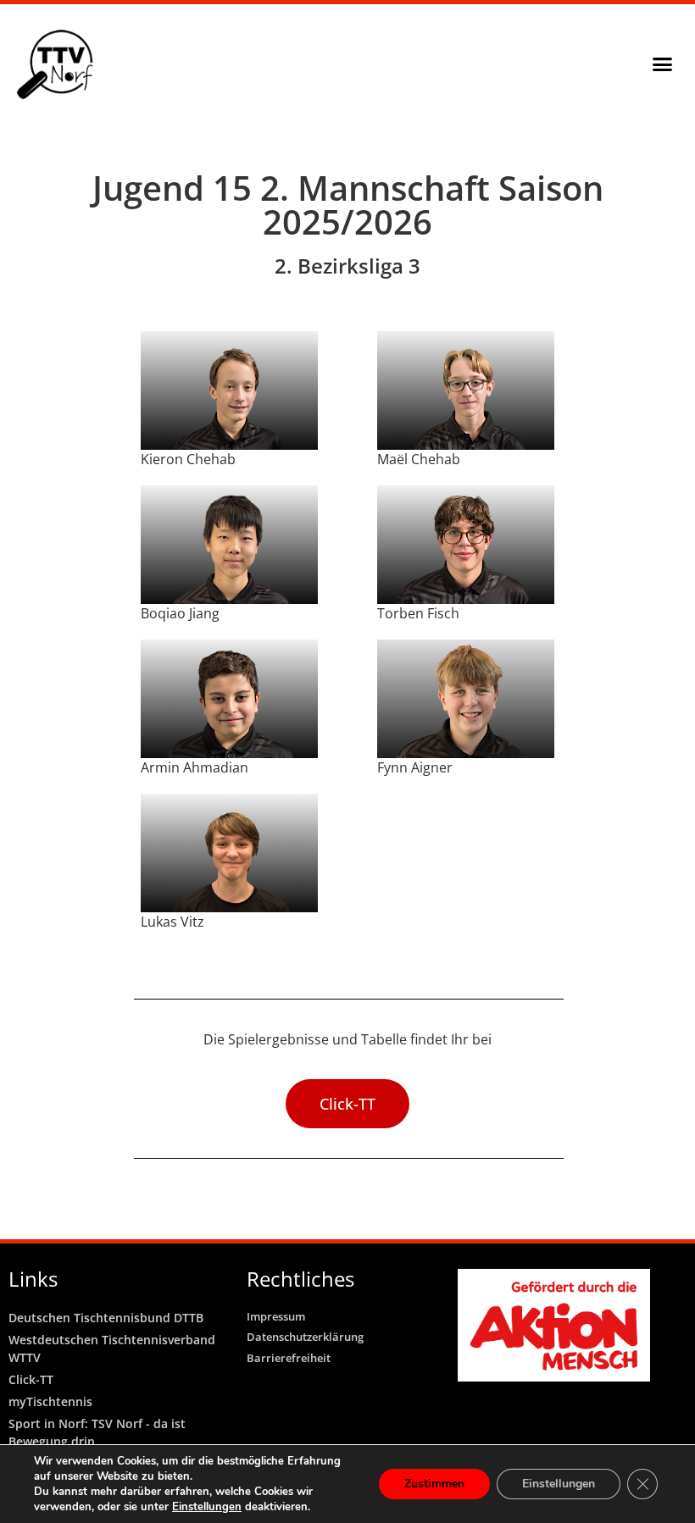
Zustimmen (434, 1484)
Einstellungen (207, 1507)
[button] (662, 64)
